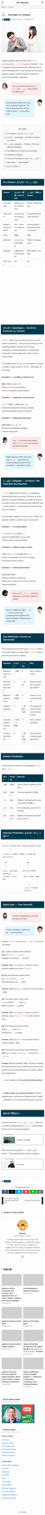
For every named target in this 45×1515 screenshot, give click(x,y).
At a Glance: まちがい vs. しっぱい (20, 134)
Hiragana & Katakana (9, 1495)
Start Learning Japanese (10, 1465)
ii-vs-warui (20, 1164)
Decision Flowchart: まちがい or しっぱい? (23, 158)
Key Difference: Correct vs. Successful (22, 151)
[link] (22, 1257)
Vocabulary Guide (8, 1452)
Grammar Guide (7, 1443)
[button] (5, 1192)
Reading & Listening (9, 1498)
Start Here (5, 1440)
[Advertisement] (22, 293)
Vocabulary (6, 1472)
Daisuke (22, 1233)
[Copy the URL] (40, 1192)
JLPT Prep (5, 1475)
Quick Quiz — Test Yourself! (18, 162)
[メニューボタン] (2, 2)
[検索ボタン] (42, 2)
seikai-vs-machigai (23, 1140)
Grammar (6, 19)
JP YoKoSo (22, 3)
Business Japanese (9, 1488)
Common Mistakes (8, 1491)
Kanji (3, 1478)
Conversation (6, 1482)
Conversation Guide (9, 1449)
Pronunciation (6, 1485)
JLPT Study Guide (8, 1446)
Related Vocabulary (14, 155)
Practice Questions (8, 1455)
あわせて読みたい (14, 166)
